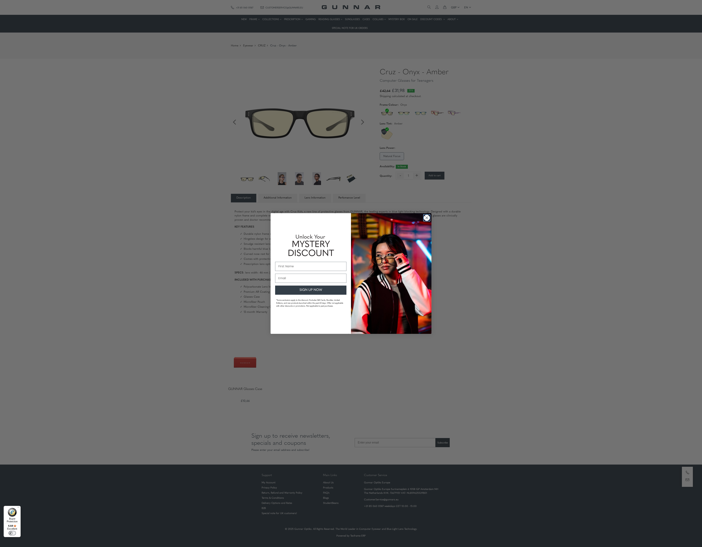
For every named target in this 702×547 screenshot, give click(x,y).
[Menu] (18, 508)
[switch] (12, 533)
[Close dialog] (427, 218)
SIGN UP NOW (310, 290)
